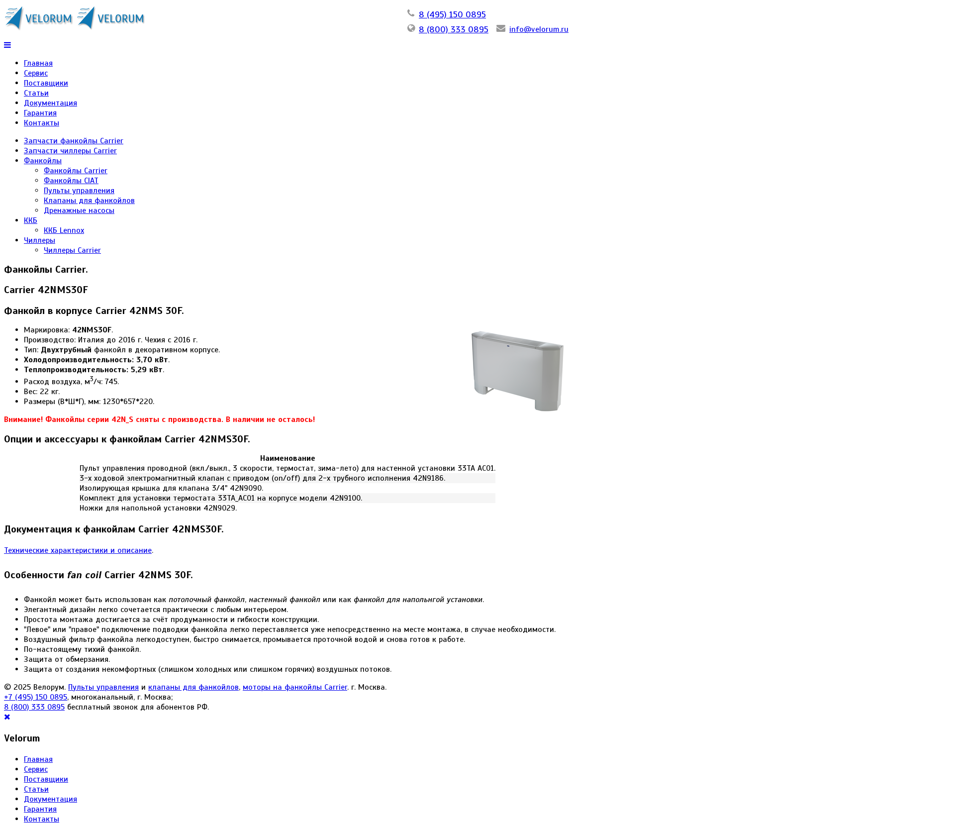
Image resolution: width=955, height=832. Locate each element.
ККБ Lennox (64, 230)
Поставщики (46, 83)
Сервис (36, 73)
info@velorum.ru (539, 29)
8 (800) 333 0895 (453, 29)
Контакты (41, 123)
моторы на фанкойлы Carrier (295, 687)
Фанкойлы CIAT (71, 181)
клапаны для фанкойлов (193, 687)
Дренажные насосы (79, 210)
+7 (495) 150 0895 (35, 697)
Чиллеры (39, 240)
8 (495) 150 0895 (452, 14)
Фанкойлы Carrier (75, 171)
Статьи (36, 93)
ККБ (30, 220)
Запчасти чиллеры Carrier (70, 151)
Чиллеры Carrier (72, 250)
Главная (38, 63)
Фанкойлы (43, 161)
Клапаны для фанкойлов (89, 201)
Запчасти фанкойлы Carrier (73, 141)
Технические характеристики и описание (78, 550)
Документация (50, 103)
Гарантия (40, 113)
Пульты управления (79, 191)
